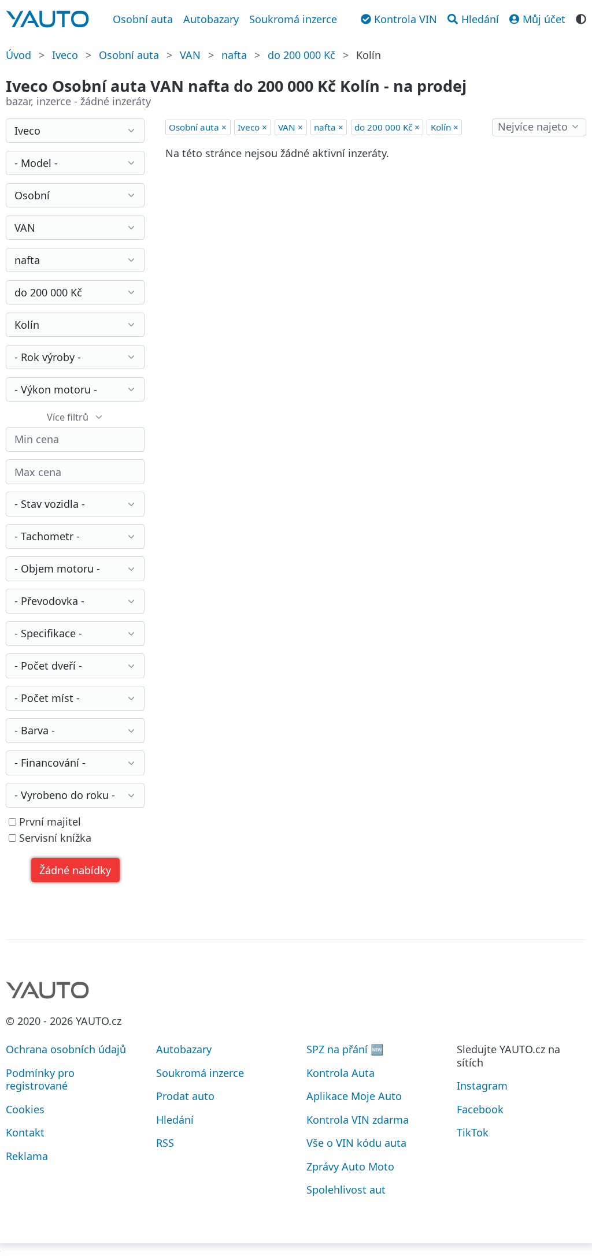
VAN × (290, 127)
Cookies (25, 1109)
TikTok (473, 1132)
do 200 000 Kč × (387, 127)
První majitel (48, 821)
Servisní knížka (53, 838)
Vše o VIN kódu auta (356, 1143)
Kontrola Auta (340, 1073)
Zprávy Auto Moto (350, 1166)
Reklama (27, 1156)
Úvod (18, 55)
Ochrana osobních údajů (66, 1049)
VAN (190, 55)
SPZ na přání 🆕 (344, 1049)
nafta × (328, 127)
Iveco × (252, 127)
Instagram (482, 1086)
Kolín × (444, 127)
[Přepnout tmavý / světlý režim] (581, 18)
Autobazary (211, 19)
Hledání (175, 1120)
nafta (234, 55)
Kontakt (25, 1132)
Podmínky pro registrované (40, 1079)
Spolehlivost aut (346, 1189)
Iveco (65, 55)
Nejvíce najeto (533, 126)
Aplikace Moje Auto (354, 1096)
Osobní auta (143, 19)
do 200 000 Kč (301, 55)
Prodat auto (185, 1096)
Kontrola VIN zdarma (357, 1120)
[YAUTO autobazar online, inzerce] (47, 19)
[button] (75, 870)
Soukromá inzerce (293, 19)
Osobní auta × (198, 127)
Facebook (480, 1109)
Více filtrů (67, 417)
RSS (165, 1143)
